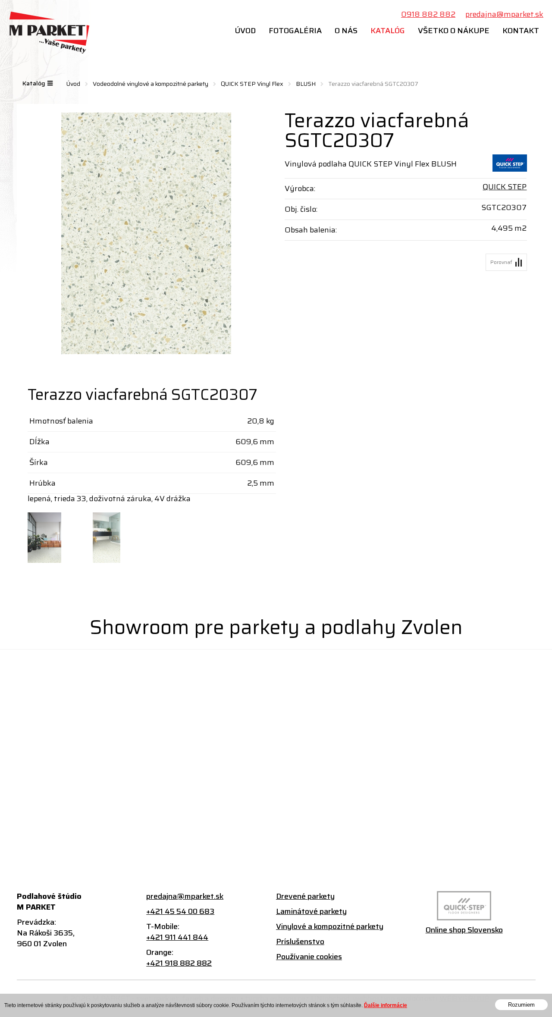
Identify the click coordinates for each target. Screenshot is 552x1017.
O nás (346, 31)
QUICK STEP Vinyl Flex (252, 83)
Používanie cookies (309, 956)
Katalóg (387, 31)
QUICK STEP (505, 187)
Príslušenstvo (300, 941)
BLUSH (306, 83)
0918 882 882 (428, 14)
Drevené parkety (305, 896)
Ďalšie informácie (385, 1005)
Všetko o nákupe (453, 31)
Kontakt (520, 31)
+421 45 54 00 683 (180, 911)
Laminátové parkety (311, 911)
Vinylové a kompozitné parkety (329, 926)
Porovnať (501, 262)
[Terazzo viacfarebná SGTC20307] (146, 233)
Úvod (245, 31)
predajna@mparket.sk (504, 14)
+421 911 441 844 (177, 937)
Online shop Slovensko (464, 930)
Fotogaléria (295, 31)
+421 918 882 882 (179, 963)
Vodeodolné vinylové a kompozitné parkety (150, 83)
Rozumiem (521, 1004)
